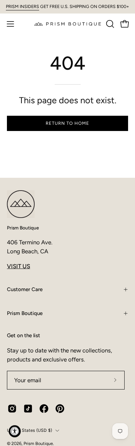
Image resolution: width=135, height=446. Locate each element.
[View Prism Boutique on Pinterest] (60, 408)
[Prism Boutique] (67, 23)
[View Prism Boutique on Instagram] (12, 408)
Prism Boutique (23, 227)
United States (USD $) (29, 430)
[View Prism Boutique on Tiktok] (28, 408)
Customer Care (25, 289)
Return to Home (67, 123)
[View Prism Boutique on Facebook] (44, 408)
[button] (109, 24)
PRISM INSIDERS (22, 6)
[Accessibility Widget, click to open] (15, 431)
